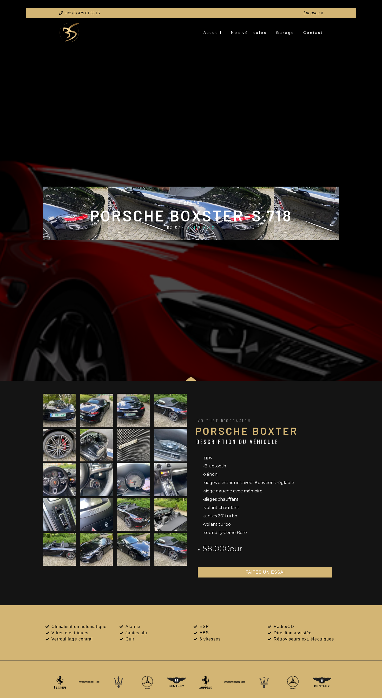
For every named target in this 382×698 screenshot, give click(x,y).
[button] (313, 13)
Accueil (212, 32)
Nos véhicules (249, 32)
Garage (285, 32)
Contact (313, 32)
